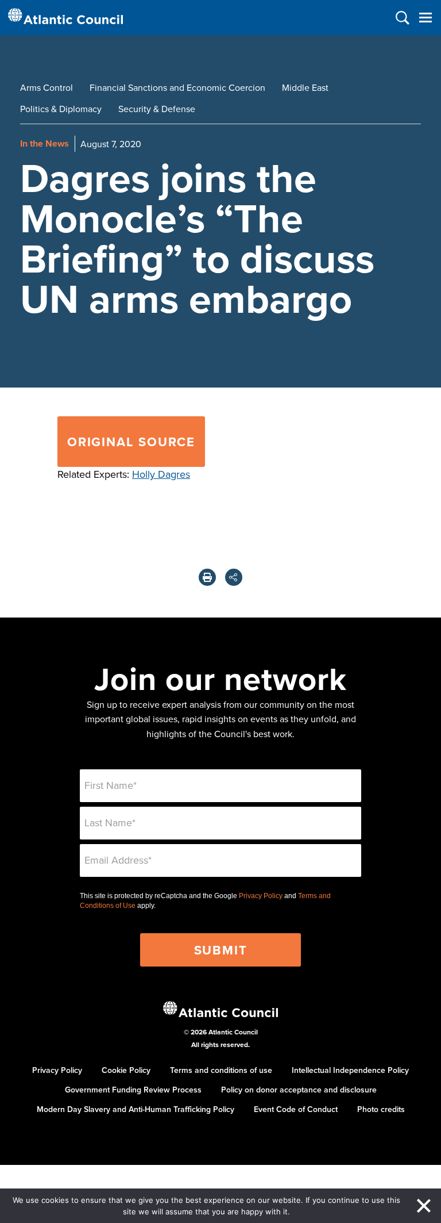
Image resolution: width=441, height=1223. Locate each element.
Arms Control (46, 87)
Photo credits (381, 1109)
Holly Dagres (161, 474)
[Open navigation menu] (425, 17)
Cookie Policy (126, 1070)
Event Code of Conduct (296, 1109)
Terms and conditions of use (221, 1070)
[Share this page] (233, 577)
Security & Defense (156, 108)
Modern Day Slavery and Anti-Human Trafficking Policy (135, 1109)
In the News (44, 143)
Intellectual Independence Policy (350, 1070)
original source (131, 441)
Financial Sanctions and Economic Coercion (177, 87)
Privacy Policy (261, 896)
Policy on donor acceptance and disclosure (299, 1089)
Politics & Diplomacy (61, 108)
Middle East (305, 87)
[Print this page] (207, 577)
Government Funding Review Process (133, 1089)
